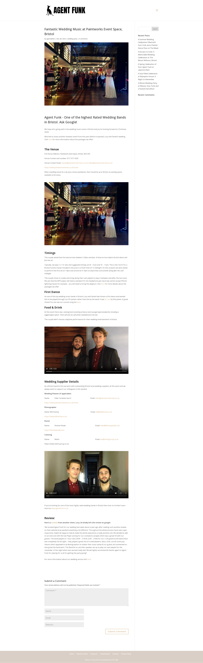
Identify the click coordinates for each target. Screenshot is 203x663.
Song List (94, 654)
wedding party (72, 39)
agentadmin (50, 39)
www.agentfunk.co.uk (59, 508)
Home (72, 654)
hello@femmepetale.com (110, 425)
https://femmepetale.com (54, 430)
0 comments (83, 39)
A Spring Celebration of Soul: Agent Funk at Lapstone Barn (147, 67)
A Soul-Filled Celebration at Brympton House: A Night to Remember (147, 76)
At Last (107, 299)
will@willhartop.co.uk (104, 412)
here (50, 139)
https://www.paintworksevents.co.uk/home (61, 167)
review (54, 522)
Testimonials (105, 654)
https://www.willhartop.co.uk (55, 416)
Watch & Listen (82, 654)
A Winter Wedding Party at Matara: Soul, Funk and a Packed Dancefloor (148, 86)
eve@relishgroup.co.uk (109, 439)
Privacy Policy (126, 654)
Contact (115, 654)
